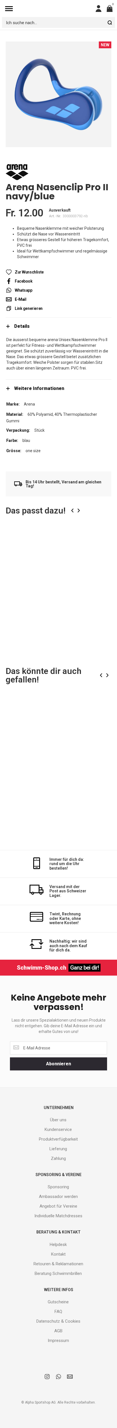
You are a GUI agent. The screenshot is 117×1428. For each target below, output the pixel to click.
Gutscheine (58, 1301)
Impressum (58, 1340)
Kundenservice (58, 1129)
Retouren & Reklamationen (58, 1263)
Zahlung (58, 1158)
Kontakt (58, 1254)
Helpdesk (58, 1244)
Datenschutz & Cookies (58, 1321)
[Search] (109, 22)
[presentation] (72, 510)
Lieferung (58, 1148)
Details (22, 326)
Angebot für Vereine (58, 1206)
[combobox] (58, 22)
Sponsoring (58, 1186)
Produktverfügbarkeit (58, 1139)
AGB (58, 1330)
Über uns (58, 1119)
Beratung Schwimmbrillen (58, 1273)
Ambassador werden (58, 1196)
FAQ (58, 1311)
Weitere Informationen (39, 388)
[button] (103, 541)
